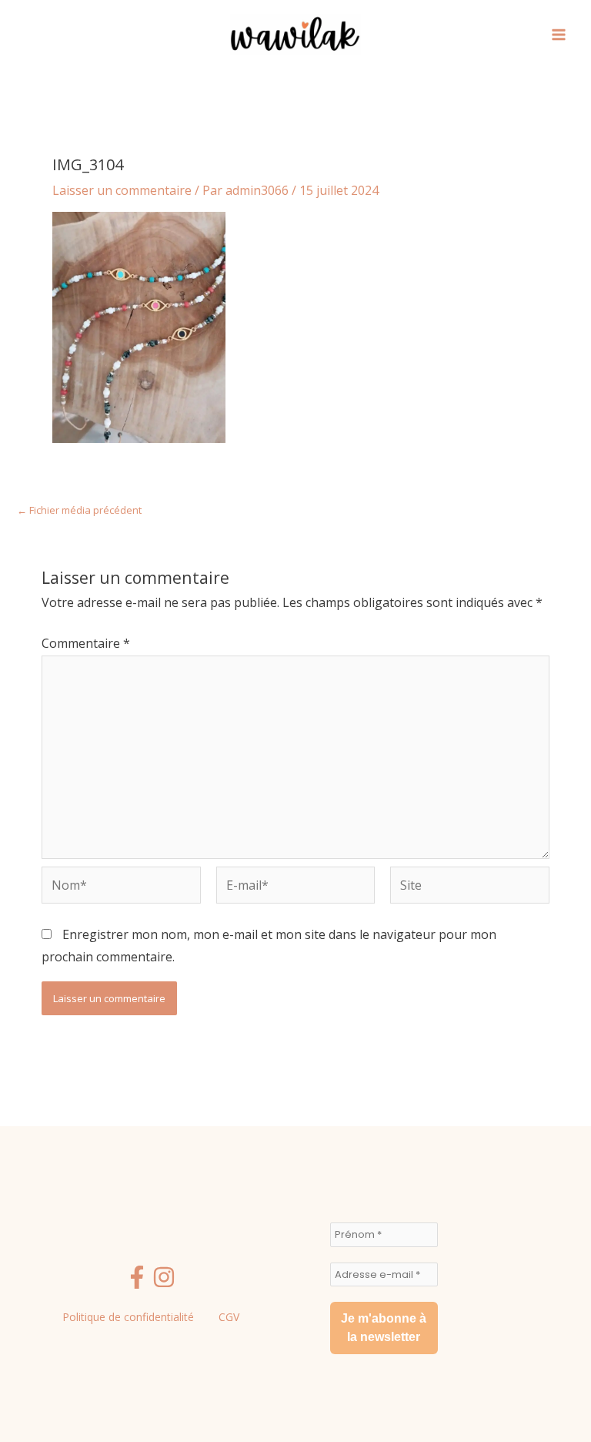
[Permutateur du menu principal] (559, 35)
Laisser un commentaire (122, 190)
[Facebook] (137, 1277)
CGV (229, 1317)
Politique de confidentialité (128, 1317)
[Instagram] (163, 1277)
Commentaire (86, 643)
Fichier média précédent (79, 510)
